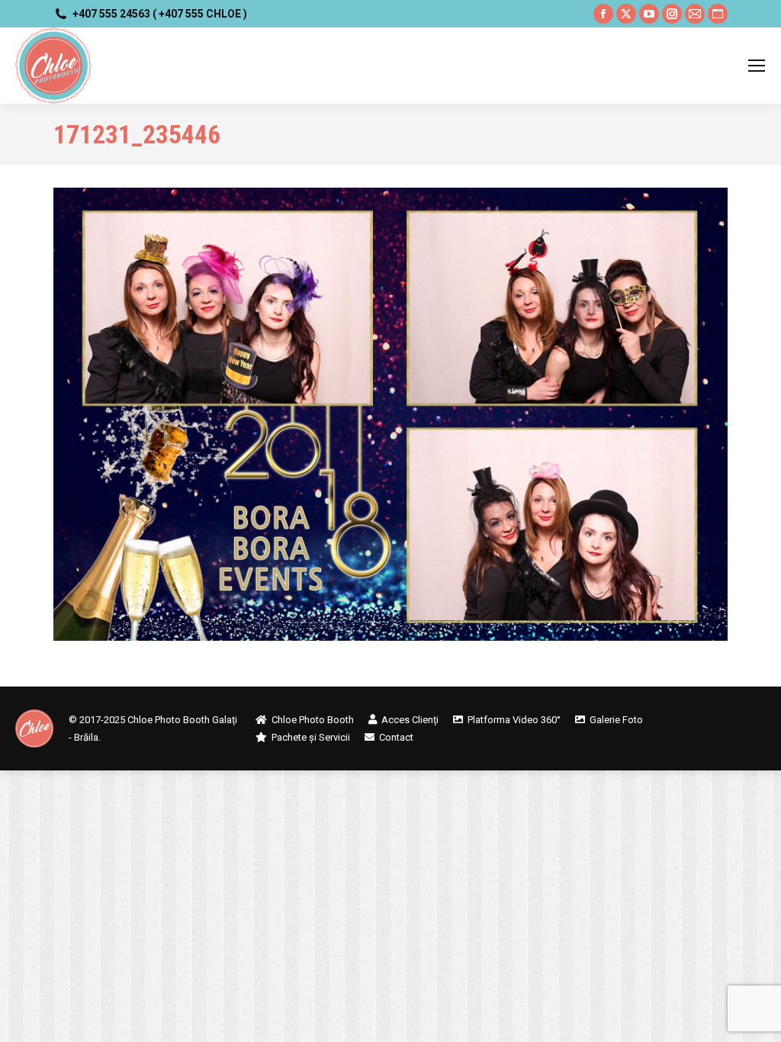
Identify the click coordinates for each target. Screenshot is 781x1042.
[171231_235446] (390, 414)
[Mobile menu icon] (756, 65)
